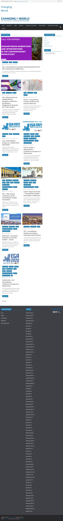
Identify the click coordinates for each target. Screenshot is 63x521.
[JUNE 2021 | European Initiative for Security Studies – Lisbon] (11, 219)
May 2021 (28, 362)
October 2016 (29, 506)
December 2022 (29, 313)
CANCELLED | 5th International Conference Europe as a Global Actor (10, 283)
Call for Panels (8, 180)
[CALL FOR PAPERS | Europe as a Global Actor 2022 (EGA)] (11, 126)
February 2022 (29, 339)
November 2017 (29, 472)
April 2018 (28, 459)
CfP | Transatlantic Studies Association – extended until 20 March (32, 233)
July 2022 (28, 326)
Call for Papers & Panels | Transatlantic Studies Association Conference (32, 193)
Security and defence (27, 142)
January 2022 (28, 341)
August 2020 (28, 386)
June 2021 (28, 359)
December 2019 (29, 406)
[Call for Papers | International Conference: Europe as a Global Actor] (32, 126)
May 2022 (28, 331)
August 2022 (28, 323)
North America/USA (33, 138)
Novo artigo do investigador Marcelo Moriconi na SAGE (22, 2)
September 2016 (29, 508)
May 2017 (28, 487)
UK (11, 275)
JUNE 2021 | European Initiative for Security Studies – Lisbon (10, 238)
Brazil (4, 92)
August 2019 (28, 417)
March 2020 (28, 399)
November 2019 (29, 409)
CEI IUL (32, 145)
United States (5, 189)
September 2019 (29, 414)
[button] (5, 28)
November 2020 (29, 378)
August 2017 (28, 479)
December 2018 (29, 438)
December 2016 (29, 500)
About (3, 28)
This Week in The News (53, 25)
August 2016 (28, 511)
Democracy (11, 266)
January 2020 (28, 404)
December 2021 (29, 344)
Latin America (37, 136)
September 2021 (29, 352)
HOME (3, 25)
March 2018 (28, 461)
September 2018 (29, 446)
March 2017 (28, 493)
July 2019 (28, 419)
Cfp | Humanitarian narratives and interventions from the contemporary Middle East (21, 68)
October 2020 (29, 380)
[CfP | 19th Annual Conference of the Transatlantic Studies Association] (11, 172)
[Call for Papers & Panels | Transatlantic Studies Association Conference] (32, 172)
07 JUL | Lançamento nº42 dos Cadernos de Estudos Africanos (31, 101)
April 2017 (28, 490)
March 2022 (28, 336)
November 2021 (29, 346)
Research (21, 25)
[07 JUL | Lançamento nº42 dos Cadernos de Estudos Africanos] (32, 85)
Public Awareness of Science (28, 140)
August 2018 (28, 448)
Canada (4, 182)
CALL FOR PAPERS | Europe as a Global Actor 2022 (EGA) (11, 143)
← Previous (3, 301)
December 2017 (29, 469)
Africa (25, 92)
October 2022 (29, 318)
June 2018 (28, 453)
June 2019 (28, 422)
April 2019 (28, 427)
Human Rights (9, 271)
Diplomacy (26, 182)
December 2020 (29, 375)
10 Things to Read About (31, 25)
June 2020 (28, 391)
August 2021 (28, 354)
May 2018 (28, 456)
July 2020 (28, 388)
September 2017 (29, 477)
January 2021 (28, 372)
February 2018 (29, 464)
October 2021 (29, 349)
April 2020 (28, 396)
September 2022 (29, 320)
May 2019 (28, 425)
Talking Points (42, 25)
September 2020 (29, 383)
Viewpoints (9, 25)
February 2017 (29, 495)
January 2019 (28, 435)
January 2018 (28, 466)
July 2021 (28, 357)
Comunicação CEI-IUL (13, 64)
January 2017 (28, 498)
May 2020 (28, 393)
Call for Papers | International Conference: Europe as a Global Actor (32, 150)
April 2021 (28, 365)
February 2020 (29, 401)
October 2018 (29, 443)
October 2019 (29, 412)
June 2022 (28, 328)
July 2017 (28, 482)
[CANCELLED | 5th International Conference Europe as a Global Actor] (11, 259)
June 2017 (28, 485)
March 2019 (28, 430)
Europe (8, 182)
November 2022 (29, 315)
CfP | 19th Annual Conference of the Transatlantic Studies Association (9, 197)
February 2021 (29, 370)
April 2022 (28, 333)
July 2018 (28, 451)
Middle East (15, 62)
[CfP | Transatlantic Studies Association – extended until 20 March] (32, 219)
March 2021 (28, 367)
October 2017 (29, 474)
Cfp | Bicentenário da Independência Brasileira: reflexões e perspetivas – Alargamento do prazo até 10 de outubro (10, 102)
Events (15, 25)
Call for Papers (5, 62)
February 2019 (29, 432)
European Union (27, 136)
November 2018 (29, 440)
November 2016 (29, 503)
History (4, 271)
